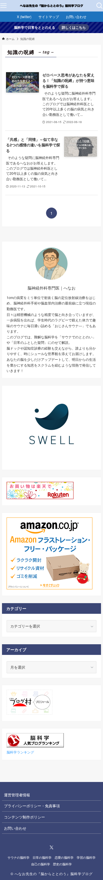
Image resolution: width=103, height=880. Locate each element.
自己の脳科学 (40, 864)
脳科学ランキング (20, 752)
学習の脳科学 (86, 857)
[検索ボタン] (99, 5)
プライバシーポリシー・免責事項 (32, 805)
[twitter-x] (51, 847)
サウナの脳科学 (18, 857)
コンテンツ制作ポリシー (24, 817)
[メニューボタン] (3, 5)
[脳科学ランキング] (35, 746)
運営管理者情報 (17, 794)
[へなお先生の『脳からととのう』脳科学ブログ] (51, 5)
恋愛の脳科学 (64, 857)
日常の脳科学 (42, 857)
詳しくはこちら (74, 27)
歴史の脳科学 (62, 864)
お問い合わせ (15, 828)
